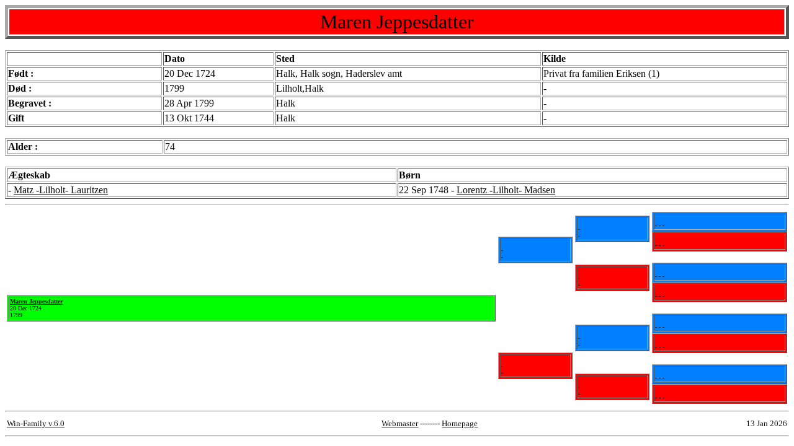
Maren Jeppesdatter (36, 301)
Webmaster (399, 423)
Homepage (460, 423)
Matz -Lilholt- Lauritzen (61, 190)
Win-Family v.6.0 (36, 423)
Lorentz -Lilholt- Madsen (506, 190)
